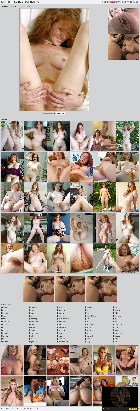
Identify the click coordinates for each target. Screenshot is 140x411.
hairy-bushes (63, 316)
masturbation (63, 342)
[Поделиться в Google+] (112, 2)
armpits (5, 313)
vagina (117, 330)
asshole (6, 322)
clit (32, 316)
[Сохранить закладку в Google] (109, 2)
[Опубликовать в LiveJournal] (118, 2)
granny (61, 313)
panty (88, 327)
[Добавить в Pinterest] (122, 2)
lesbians (61, 339)
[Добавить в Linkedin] (115, 2)
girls (60, 307)
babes (5, 324)
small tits (117, 310)
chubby (33, 313)
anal (4, 310)
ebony (33, 327)
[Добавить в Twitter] (134, 2)
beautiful (6, 333)
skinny (116, 307)
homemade (62, 322)
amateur (6, 307)
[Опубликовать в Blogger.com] (103, 2)
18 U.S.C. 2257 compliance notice (34, 409)
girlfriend (34, 342)
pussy (88, 330)
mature (89, 307)
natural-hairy (91, 316)
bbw (4, 327)
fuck (32, 339)
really (88, 333)
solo (116, 313)
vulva (116, 339)
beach (5, 330)
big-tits (5, 336)
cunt (32, 324)
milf (87, 310)
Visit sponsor (60, 113)
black (5, 339)
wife (116, 342)
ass (4, 319)
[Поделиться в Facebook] (106, 2)
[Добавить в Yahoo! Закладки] (137, 2)
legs (60, 336)
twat (116, 322)
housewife (62, 327)
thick (116, 319)
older (88, 322)
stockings (117, 316)
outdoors (89, 324)
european (34, 330)
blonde (5, 342)
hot (59, 324)
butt (32, 310)
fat (32, 336)
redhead (89, 336)
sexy (88, 342)
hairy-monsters (64, 319)
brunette (34, 307)
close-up (34, 319)
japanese (62, 330)
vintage (117, 336)
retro (88, 339)
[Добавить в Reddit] (125, 2)
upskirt (116, 327)
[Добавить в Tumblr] (131, 2)
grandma (61, 310)
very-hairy (118, 333)
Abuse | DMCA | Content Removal (12, 409)
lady (60, 333)
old (87, 319)
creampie (34, 322)
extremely (34, 333)
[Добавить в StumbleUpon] (128, 2)
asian (5, 316)
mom (88, 313)
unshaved (118, 324)
